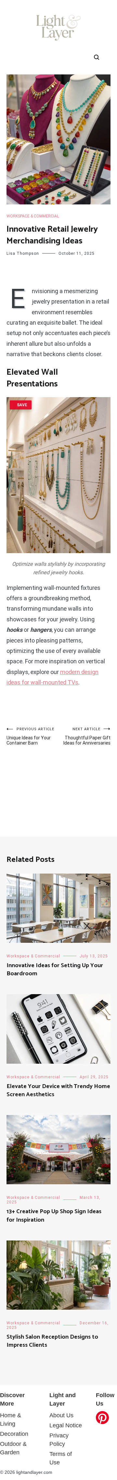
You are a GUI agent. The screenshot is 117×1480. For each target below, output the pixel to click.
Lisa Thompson (22, 253)
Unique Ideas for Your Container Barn (30, 736)
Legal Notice (65, 1425)
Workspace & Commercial (32, 216)
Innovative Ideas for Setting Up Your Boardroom (54, 970)
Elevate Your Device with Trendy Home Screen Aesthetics (58, 1090)
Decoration (14, 1434)
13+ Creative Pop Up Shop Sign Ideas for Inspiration (53, 1216)
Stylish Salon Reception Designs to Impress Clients (52, 1341)
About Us (61, 1415)
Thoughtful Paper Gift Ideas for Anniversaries (86, 736)
